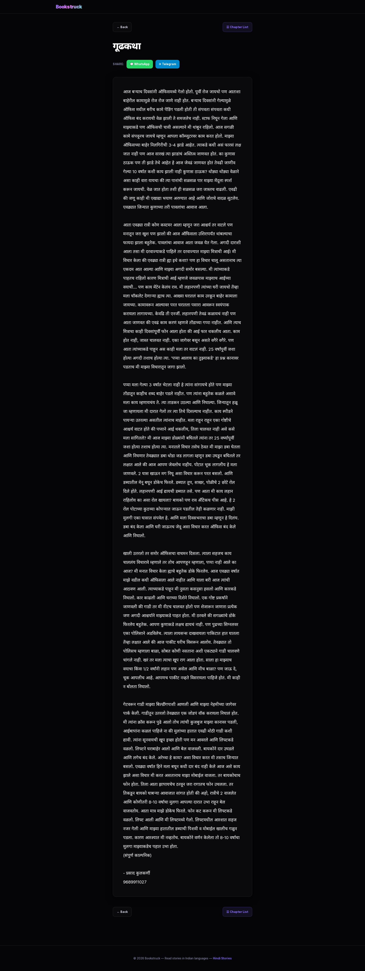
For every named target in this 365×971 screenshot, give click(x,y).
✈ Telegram (167, 64)
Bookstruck (69, 7)
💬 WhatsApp (140, 64)
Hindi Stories (222, 958)
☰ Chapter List (237, 27)
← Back (122, 27)
